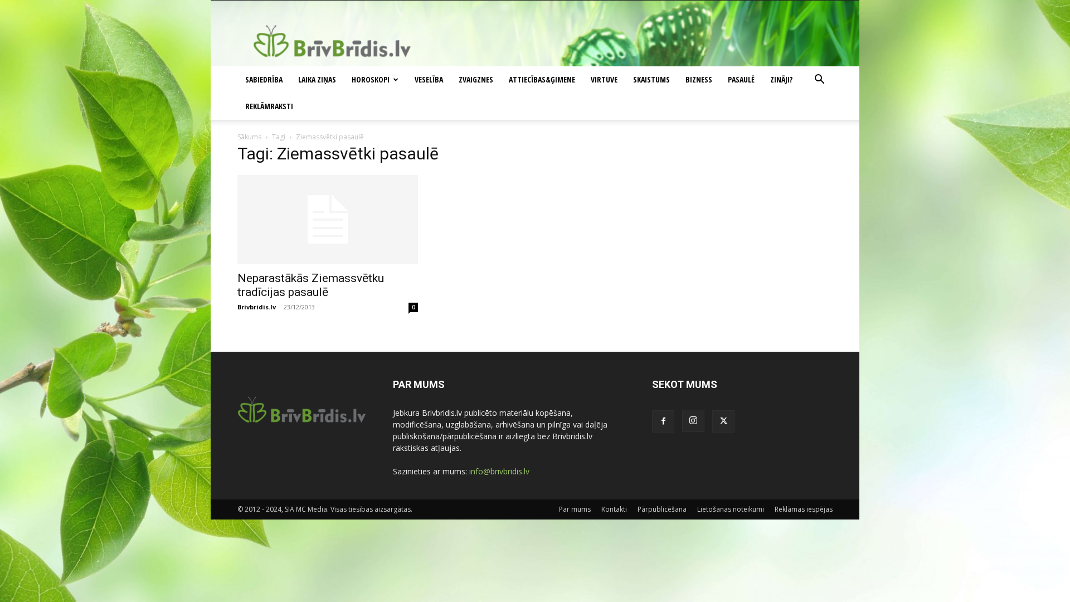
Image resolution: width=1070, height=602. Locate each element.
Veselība (429, 79)
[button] (819, 80)
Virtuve (604, 79)
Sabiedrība (264, 79)
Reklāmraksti (269, 106)
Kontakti (614, 509)
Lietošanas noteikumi (730, 509)
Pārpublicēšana (662, 509)
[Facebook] (663, 421)
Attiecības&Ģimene (542, 79)
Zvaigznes (476, 79)
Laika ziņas (317, 79)
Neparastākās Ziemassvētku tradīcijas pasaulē (310, 285)
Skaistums (651, 79)
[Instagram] (693, 421)
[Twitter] (723, 421)
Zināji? (781, 79)
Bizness (698, 79)
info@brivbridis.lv (499, 471)
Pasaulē (741, 79)
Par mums (575, 509)
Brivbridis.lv (256, 307)
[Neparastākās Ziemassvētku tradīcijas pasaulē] (327, 219)
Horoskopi (371, 79)
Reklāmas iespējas (804, 509)
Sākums (249, 137)
